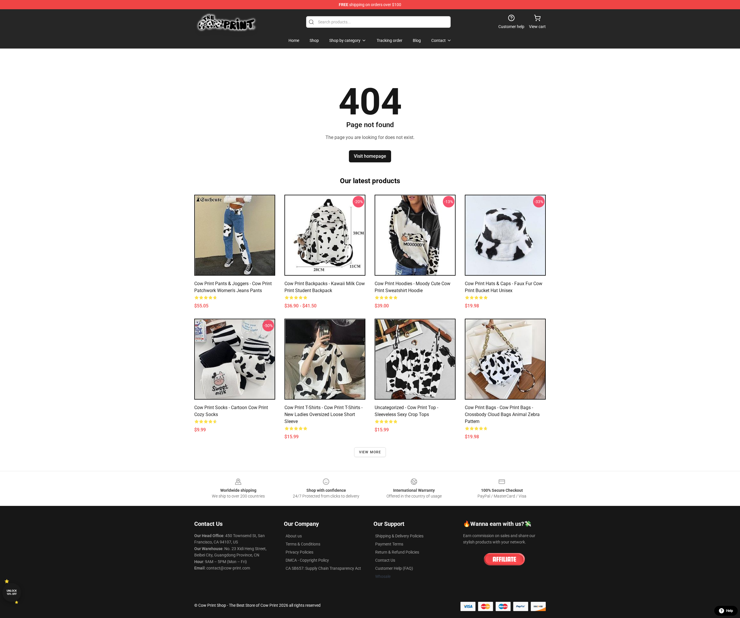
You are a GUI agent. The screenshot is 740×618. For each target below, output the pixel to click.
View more (370, 452)
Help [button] (729, 611)
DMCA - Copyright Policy (307, 560)
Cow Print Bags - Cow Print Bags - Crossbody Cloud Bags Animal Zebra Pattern (502, 414)
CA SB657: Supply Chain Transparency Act (323, 568)
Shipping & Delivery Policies (399, 536)
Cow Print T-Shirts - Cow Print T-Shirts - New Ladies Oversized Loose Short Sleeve (323, 414)
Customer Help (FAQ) (394, 568)
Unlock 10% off (12, 592)
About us (294, 536)
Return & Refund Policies (397, 552)
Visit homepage (370, 156)
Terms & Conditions (303, 544)
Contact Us (385, 560)
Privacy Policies (299, 552)
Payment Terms (389, 544)
